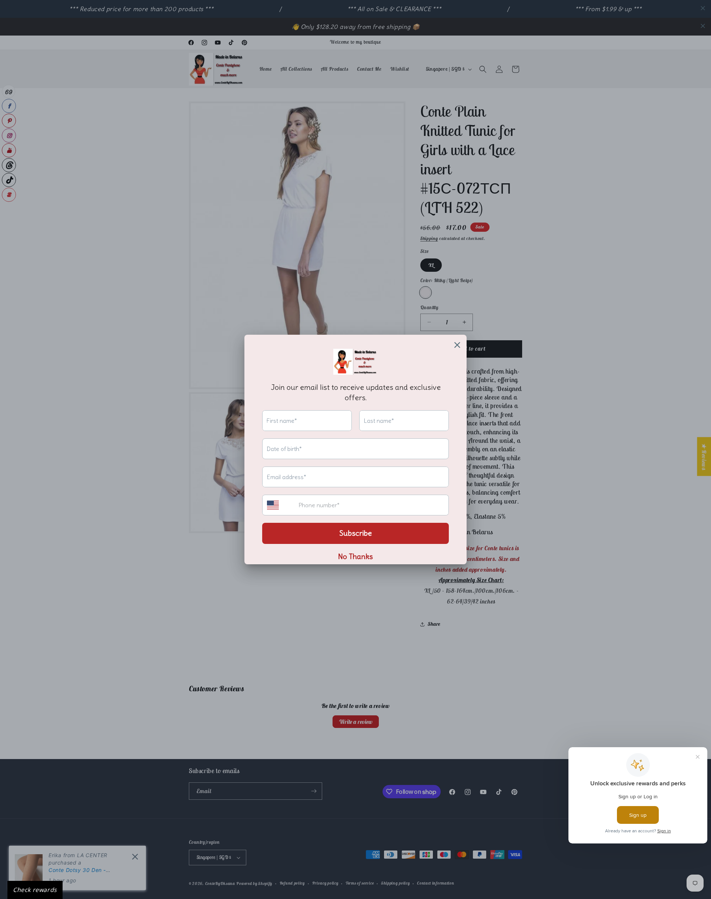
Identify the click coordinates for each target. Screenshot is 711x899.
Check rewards (35, 890)
